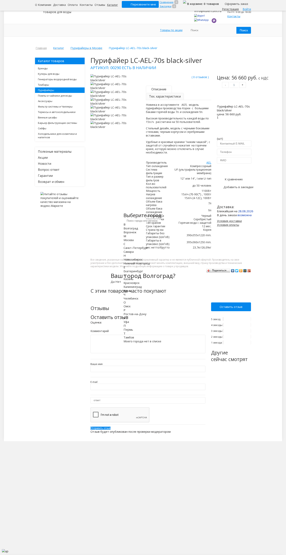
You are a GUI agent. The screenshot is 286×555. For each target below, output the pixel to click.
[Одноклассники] (241, 270)
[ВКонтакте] (233, 270)
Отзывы (100, 5)
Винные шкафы (47, 117)
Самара (129, 252)
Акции (43, 157)
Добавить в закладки (238, 187)
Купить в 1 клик (234, 169)
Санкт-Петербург (136, 248)
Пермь (128, 329)
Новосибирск (133, 259)
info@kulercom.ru (207, 11)
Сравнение (167, 2)
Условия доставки (229, 221)
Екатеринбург (133, 271)
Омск (127, 306)
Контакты (86, 5)
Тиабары (43, 84)
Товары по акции (171, 30)
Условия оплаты (228, 225)
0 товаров (211, 4)
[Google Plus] (249, 270)
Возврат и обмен (51, 182)
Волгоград (131, 228)
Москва (129, 240)
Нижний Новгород (137, 263)
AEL (208, 162)
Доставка (59, 5)
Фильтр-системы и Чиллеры (55, 106)
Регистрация (230, 9)
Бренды (43, 68)
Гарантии (45, 176)
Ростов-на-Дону (135, 314)
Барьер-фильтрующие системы (57, 123)
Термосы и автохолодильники (56, 112)
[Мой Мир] (245, 270)
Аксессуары (45, 101)
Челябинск (131, 298)
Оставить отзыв (231, 307)
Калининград (133, 287)
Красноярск (131, 283)
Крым (127, 290)
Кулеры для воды (48, 74)
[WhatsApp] (201, 20)
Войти (247, 9)
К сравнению (234, 179)
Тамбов (129, 337)
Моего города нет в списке (142, 341)
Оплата (73, 5)
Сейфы (42, 128)
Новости (44, 163)
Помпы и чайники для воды (55, 95)
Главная (41, 48)
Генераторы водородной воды (57, 79)
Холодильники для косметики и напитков (57, 135)
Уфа (126, 322)
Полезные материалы (54, 151)
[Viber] (214, 22)
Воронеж (130, 232)
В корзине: (195, 4)
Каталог (112, 5)
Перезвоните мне (143, 4)
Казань (128, 279)
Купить (234, 97)
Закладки (165, 6)
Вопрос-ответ (49, 169)
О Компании (43, 5)
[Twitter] (237, 270)
